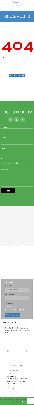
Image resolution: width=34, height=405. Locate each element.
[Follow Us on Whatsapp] (22, 120)
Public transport (11, 309)
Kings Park (9, 261)
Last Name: (5, 138)
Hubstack (25, 402)
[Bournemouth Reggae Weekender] (17, 4)
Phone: (3, 159)
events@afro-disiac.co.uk (14, 276)
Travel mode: (9, 303)
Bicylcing (16, 306)
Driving (8, 306)
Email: (3, 148)
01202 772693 (10, 269)
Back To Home (17, 75)
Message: (4, 169)
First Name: (5, 127)
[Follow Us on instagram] (16, 120)
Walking (21, 309)
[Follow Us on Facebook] (10, 120)
